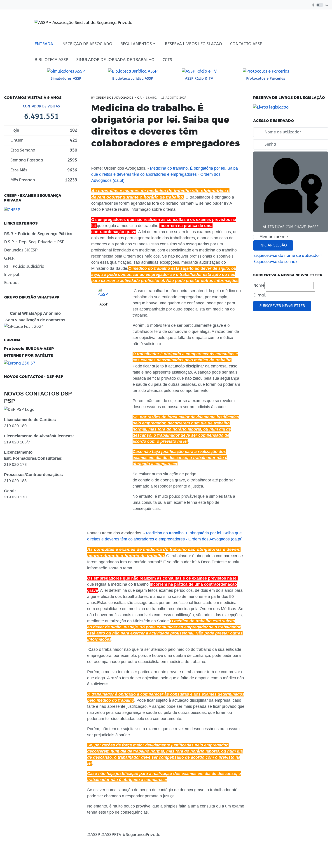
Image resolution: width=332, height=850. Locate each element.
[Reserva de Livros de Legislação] (271, 106)
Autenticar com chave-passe (290, 227)
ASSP (103, 304)
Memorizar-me (273, 236)
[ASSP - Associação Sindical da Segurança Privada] (83, 22)
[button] (138, 44)
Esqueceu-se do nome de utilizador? (287, 255)
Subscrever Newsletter (282, 306)
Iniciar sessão (273, 245)
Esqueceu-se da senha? (275, 261)
